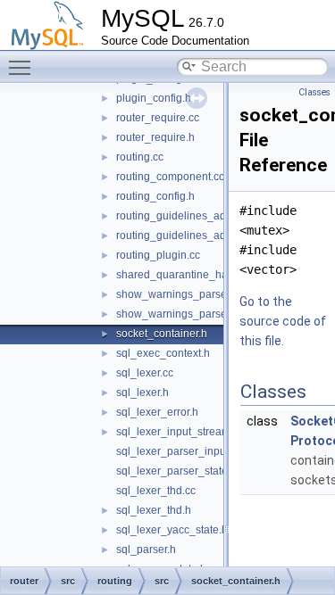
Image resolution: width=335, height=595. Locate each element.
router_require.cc (157, 118)
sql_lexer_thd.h (153, 510)
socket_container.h (161, 333)
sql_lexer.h (142, 392)
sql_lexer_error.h (157, 412)
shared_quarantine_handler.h (188, 275)
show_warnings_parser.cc (179, 294)
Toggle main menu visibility (23, 67)
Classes (314, 92)
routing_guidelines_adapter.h (187, 235)
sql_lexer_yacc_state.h (172, 530)
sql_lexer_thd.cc (156, 490)
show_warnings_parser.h (177, 314)
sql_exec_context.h (163, 353)
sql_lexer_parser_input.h (177, 451)
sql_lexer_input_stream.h (177, 432)
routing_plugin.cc (158, 255)
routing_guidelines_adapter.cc (190, 216)
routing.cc (139, 157)
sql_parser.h (146, 549)
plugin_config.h (153, 98)
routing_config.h (155, 196)
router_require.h (155, 137)
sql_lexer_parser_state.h (176, 471)
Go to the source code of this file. (282, 321)
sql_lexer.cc (144, 373)
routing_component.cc (170, 176)
